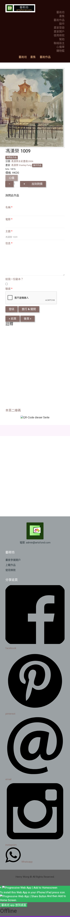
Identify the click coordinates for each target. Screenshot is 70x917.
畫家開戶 (59, 31)
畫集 (62, 16)
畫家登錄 (59, 27)
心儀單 (60, 46)
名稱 (8, 207)
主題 (8, 231)
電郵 (8, 219)
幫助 (62, 39)
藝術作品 (59, 20)
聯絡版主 (59, 43)
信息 (8, 243)
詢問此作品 (11, 157)
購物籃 (60, 50)
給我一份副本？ (14, 279)
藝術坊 (60, 12)
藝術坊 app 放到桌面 (13, 905)
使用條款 (59, 35)
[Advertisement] (35, 368)
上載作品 (10, 565)
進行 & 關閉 (29, 309)
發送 (11, 309)
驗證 (8, 288)
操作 (62, 23)
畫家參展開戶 (13, 559)
